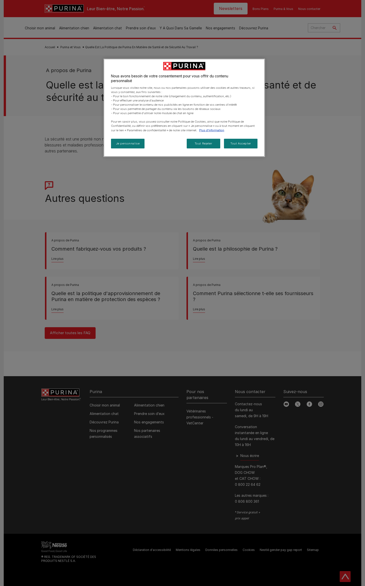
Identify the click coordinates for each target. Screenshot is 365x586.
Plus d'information (211, 130)
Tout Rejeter (203, 143)
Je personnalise (128, 143)
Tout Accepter (240, 143)
